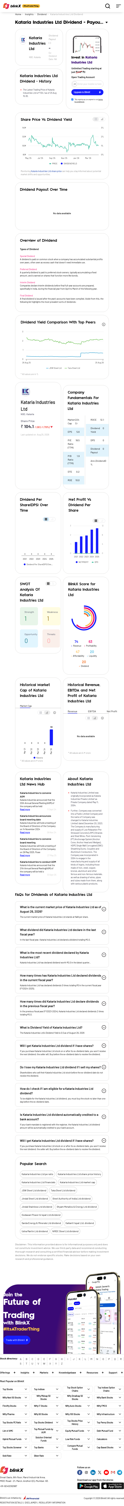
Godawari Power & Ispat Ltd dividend (41, 1214)
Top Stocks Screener (12, 1447)
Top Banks (39, 1447)
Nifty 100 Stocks (72, 1414)
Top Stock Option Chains (75, 1389)
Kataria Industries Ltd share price (46, 171)
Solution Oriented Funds (44, 1439)
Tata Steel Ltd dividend (63, 1190)
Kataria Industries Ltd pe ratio (37, 1174)
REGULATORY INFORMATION (52, 1502)
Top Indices (39, 1389)
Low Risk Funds (72, 1439)
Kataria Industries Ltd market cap (77, 1182)
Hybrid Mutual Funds (12, 1439)
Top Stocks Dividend (43, 1422)
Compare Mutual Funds (75, 1447)
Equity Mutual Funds (74, 1431)
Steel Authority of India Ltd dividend (71, 1198)
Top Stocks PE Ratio (12, 1422)
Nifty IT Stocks (40, 1406)
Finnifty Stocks (9, 1406)
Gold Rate (7, 1455)
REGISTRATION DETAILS (11, 1502)
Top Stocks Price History (75, 1422)
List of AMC (8, 1431)
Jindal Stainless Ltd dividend (37, 1206)
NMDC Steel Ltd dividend (65, 1231)
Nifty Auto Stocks (73, 1406)
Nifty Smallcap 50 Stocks (75, 1397)
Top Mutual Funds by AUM (43, 1431)
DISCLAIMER (31, 1502)
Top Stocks (8, 1389)
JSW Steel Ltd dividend (34, 1190)
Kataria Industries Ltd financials (38, 1182)
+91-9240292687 (8, 1486)
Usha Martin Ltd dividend (35, 1231)
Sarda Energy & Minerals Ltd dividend (41, 1223)
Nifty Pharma (8, 1414)
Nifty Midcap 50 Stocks (44, 1397)
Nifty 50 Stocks (41, 1414)
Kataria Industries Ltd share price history (79, 1174)
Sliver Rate (39, 1455)
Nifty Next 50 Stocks (12, 1397)
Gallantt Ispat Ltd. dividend (79, 1223)
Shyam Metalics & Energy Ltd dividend (77, 1206)
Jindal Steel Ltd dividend (35, 1198)
